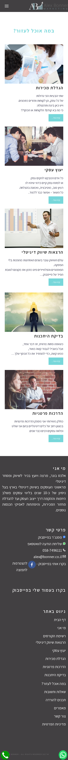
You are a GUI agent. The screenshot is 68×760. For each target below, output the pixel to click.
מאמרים (60, 707)
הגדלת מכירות (49, 87)
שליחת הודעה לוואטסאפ (45, 543)
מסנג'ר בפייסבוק (50, 537)
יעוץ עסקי (54, 169)
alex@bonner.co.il (48, 556)
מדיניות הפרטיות (54, 724)
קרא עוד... (56, 117)
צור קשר (60, 716)
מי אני (61, 627)
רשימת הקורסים (54, 635)
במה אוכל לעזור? (54, 683)
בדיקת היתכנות (48, 336)
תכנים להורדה (56, 699)
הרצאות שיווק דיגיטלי (42, 252)
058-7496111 (53, 550)
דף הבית (60, 619)
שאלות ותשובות (55, 691)
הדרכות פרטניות (47, 413)
